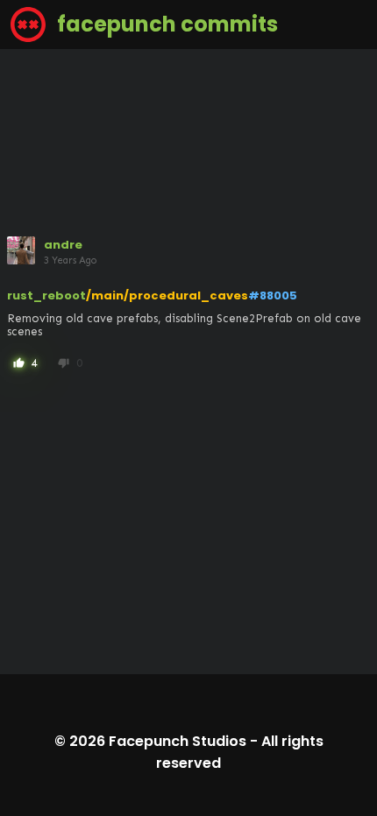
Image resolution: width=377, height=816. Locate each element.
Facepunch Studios (177, 741)
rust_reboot (46, 295)
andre (63, 244)
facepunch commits (165, 24)
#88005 (272, 295)
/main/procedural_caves (167, 295)
